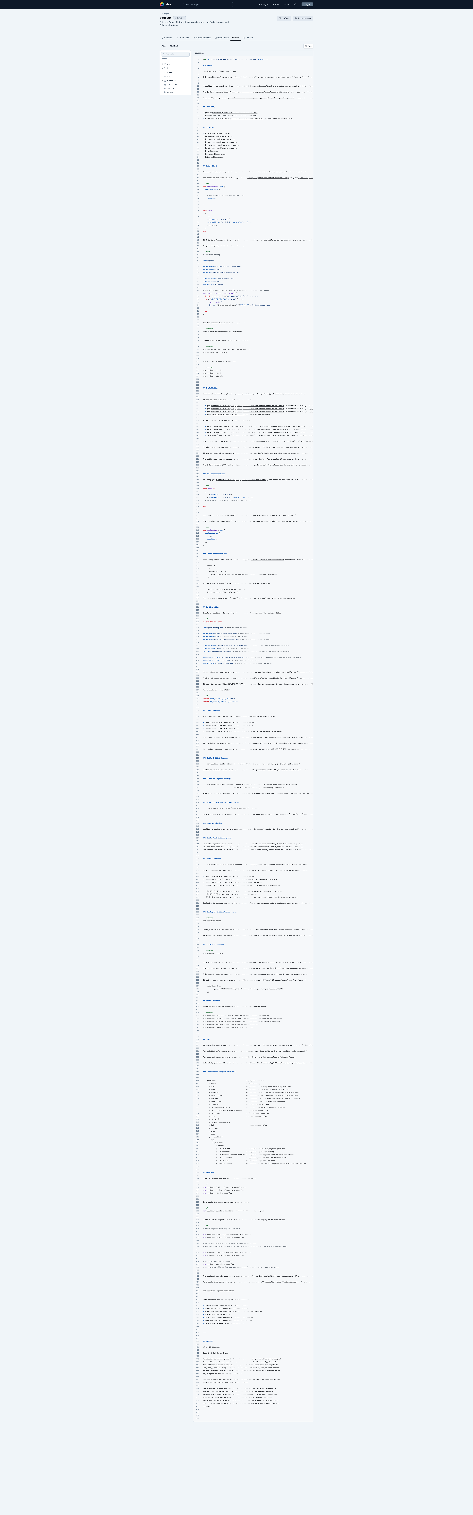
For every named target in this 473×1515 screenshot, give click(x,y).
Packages (263, 4)
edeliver (165, 17)
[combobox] (207, 4)
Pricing (276, 4)
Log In (307, 4)
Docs (286, 4)
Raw (310, 46)
